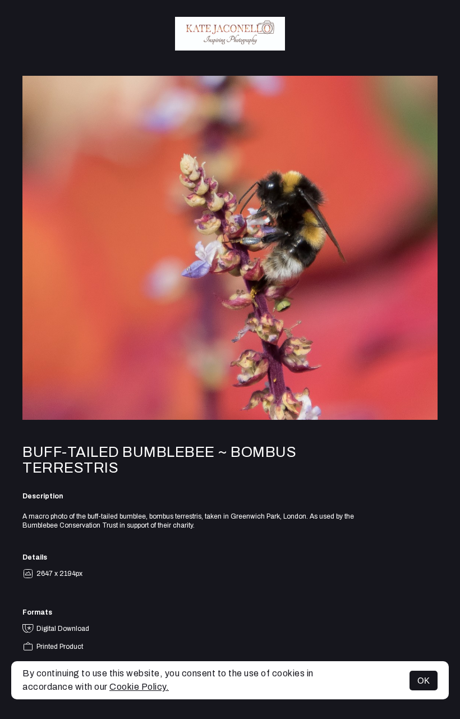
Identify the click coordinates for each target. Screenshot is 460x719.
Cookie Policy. (139, 686)
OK (423, 680)
